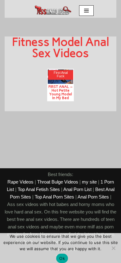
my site (89, 181)
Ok (62, 258)
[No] (113, 248)
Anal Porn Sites (93, 196)
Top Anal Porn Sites (54, 196)
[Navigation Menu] (86, 10)
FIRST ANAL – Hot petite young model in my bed (60, 92)
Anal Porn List (77, 189)
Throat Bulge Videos (57, 181)
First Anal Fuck (61, 74)
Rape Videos (20, 181)
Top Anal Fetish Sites (39, 189)
